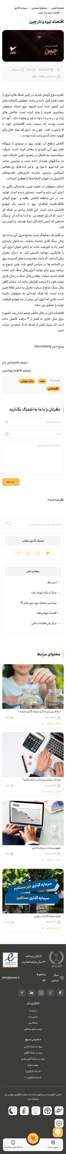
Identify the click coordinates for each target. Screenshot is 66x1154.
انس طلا (52, 582)
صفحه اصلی (57, 8)
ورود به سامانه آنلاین (33, 1047)
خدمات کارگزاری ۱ (33, 1071)
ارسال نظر (11, 482)
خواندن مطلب (53, 723)
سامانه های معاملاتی (13, 1147)
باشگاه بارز (33, 1023)
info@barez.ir (11, 978)
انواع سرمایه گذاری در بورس (47, 916)
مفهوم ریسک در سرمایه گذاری (46, 848)
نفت (42, 381)
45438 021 (41, 978)
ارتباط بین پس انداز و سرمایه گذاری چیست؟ (39, 711)
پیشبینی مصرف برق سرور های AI (38, 603)
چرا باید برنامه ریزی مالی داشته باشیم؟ (42, 780)
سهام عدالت (33, 1065)
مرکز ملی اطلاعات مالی (44, 623)
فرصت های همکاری (33, 1029)
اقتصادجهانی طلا (47, 613)
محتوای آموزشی (39, 8)
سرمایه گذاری (20, 8)
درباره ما (33, 1011)
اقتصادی (53, 388)
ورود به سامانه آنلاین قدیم (33, 1059)
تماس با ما (33, 1017)
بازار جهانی (27, 381)
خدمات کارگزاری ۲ (33, 1077)
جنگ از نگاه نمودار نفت (44, 592)
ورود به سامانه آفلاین (33, 1053)
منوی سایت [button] (52, 1147)
